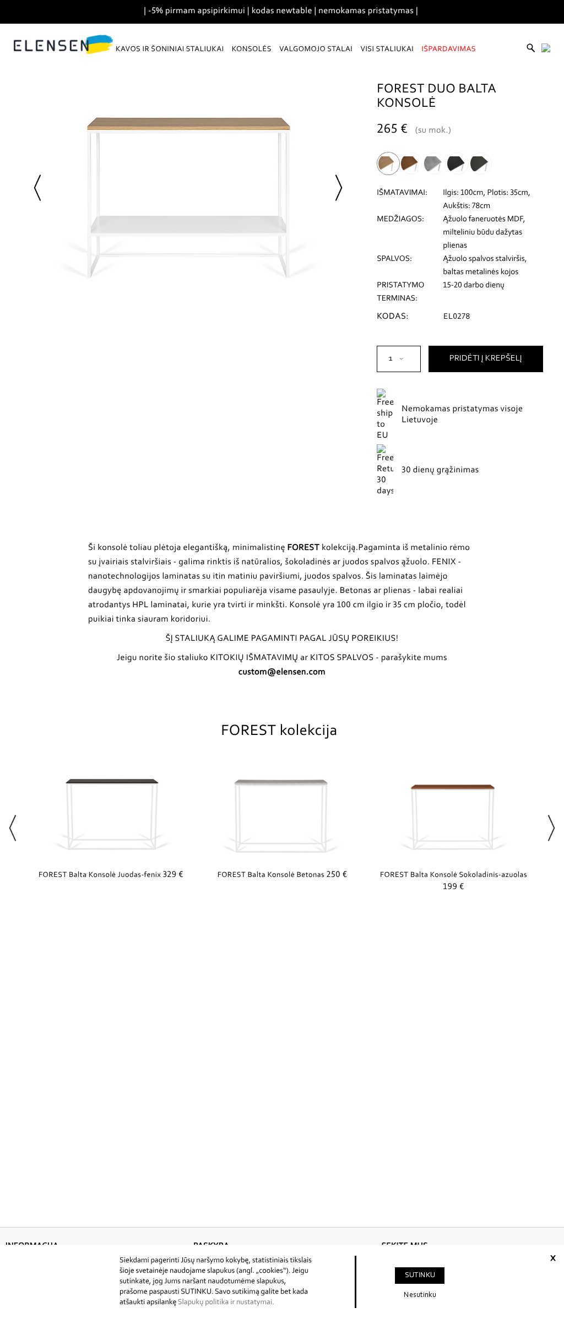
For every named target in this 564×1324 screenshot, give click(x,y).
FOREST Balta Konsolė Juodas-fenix (111, 875)
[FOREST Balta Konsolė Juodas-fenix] (111, 813)
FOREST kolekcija (279, 731)
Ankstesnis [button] (37, 186)
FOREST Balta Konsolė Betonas (283, 875)
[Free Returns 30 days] (428, 458)
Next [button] (551, 826)
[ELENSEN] (63, 44)
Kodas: (393, 317)
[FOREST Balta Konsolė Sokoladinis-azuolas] (453, 813)
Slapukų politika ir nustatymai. (226, 1302)
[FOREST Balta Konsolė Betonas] (282, 813)
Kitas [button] (339, 186)
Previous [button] (13, 826)
